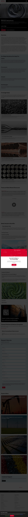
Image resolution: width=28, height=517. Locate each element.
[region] (14, 514)
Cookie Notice (21, 514)
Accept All (12, 515)
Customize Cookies (7, 515)
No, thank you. (14, 266)
